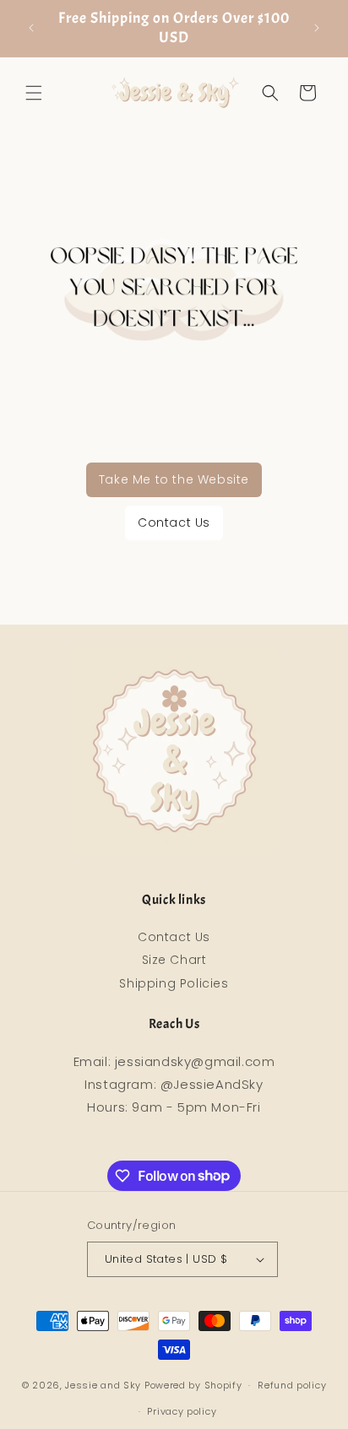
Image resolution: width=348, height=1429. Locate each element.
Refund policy (292, 1385)
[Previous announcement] (31, 27)
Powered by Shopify (193, 1385)
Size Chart (174, 959)
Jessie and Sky (103, 1385)
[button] (33, 92)
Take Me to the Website (174, 479)
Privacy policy (181, 1411)
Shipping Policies (173, 983)
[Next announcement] (316, 27)
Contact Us (174, 522)
